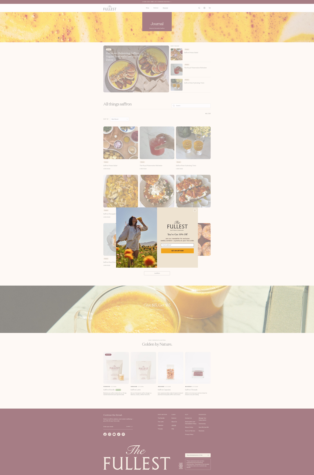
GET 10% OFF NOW (177, 250)
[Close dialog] (194, 210)
